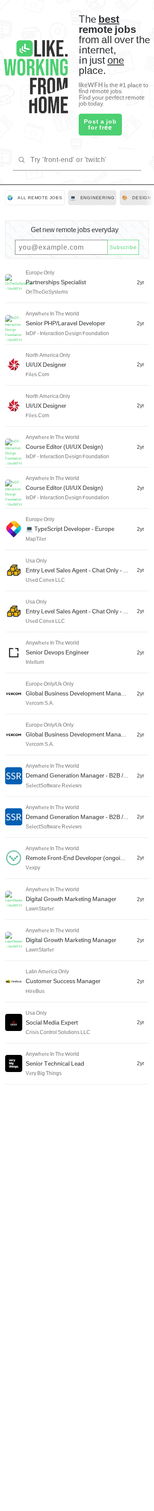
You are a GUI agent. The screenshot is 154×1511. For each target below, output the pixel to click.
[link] (35, 197)
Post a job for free (100, 124)
